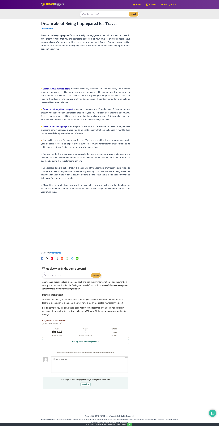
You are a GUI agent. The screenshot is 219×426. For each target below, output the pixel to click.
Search (133, 14)
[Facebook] (42, 258)
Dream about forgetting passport (58, 109)
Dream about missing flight (56, 89)
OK (130, 424)
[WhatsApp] (67, 258)
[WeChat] (77, 258)
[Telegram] (72, 258)
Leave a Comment (47, 28)
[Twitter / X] (47, 258)
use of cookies (121, 424)
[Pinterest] (52, 258)
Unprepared (55, 253)
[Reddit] (62, 258)
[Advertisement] (85, 70)
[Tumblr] (57, 258)
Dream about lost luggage (55, 126)
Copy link (85, 384)
